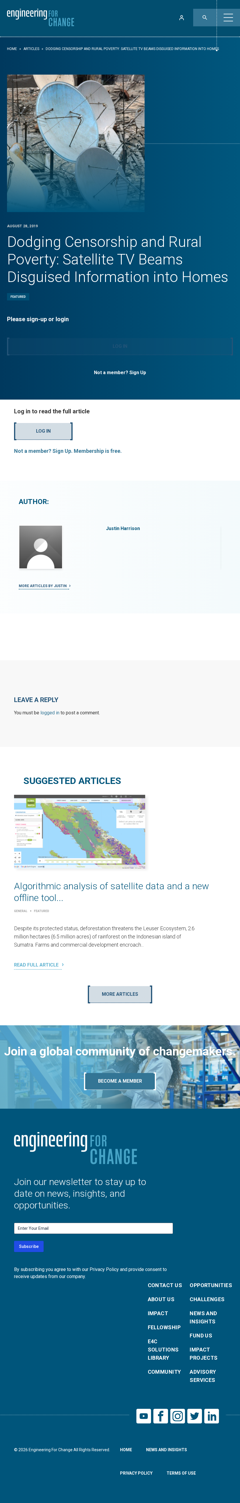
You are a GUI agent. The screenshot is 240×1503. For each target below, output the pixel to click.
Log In (120, 346)
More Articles (120, 994)
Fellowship (164, 1327)
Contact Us (165, 1285)
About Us (161, 1299)
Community (164, 1372)
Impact (158, 1313)
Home (12, 49)
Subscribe (29, 1246)
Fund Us (201, 1335)
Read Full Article (37, 965)
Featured (18, 296)
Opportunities (207, 1285)
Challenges (207, 1299)
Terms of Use (181, 1473)
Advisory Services (203, 1376)
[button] (228, 17)
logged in (49, 713)
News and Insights (203, 1317)
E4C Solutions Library (163, 1349)
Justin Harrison (123, 528)
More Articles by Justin (43, 586)
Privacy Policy (136, 1473)
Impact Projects (204, 1353)
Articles (31, 49)
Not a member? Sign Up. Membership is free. (68, 451)
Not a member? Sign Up (120, 372)
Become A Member (120, 1081)
